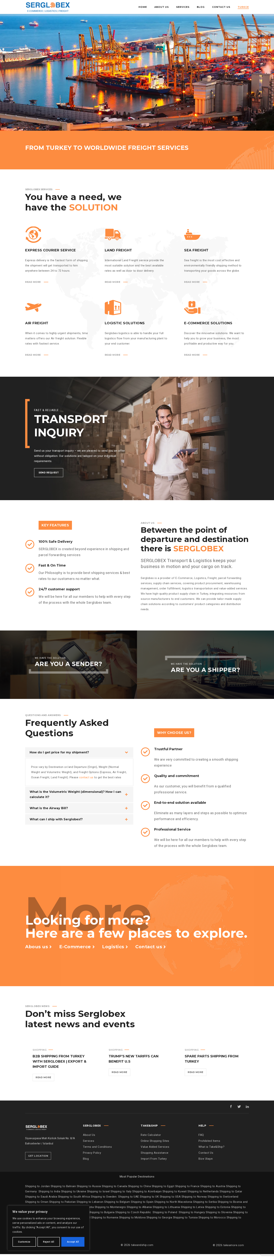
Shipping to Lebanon (90, 1202)
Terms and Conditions (97, 1146)
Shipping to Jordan (37, 1186)
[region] (48, 1228)
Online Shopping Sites (155, 1141)
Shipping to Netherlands (203, 1191)
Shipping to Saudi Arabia (41, 1196)
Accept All (73, 1242)
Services (88, 1141)
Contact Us (206, 1152)
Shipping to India (49, 1191)
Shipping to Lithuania (167, 1207)
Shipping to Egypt (163, 1186)
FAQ (201, 1135)
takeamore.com (233, 1245)
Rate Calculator (151, 1135)
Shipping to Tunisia (185, 1217)
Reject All (48, 1242)
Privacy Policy (92, 1152)
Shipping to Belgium (117, 1202)
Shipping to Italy (121, 1191)
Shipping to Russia (89, 1186)
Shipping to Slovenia (219, 1212)
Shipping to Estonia (218, 1207)
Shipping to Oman (37, 1202)
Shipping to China (139, 1186)
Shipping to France (187, 1186)
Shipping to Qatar (231, 1191)
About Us (89, 1135)
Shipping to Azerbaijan (147, 1191)
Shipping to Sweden (103, 1196)
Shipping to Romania (104, 1217)
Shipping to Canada (114, 1186)
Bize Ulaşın (206, 1158)
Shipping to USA (171, 1196)
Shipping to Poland (166, 1212)
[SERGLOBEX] (47, 7)
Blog (86, 1158)
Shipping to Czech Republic (133, 1212)
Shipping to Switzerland (223, 1196)
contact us (86, 777)
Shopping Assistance (155, 1152)
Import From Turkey (154, 1158)
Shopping (40, 1049)
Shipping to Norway (195, 1196)
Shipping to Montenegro (111, 1207)
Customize (24, 1242)
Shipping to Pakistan (63, 1202)
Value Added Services (155, 1146)
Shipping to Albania (140, 1207)
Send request (49, 472)
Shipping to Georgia (160, 1217)
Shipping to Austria (212, 1186)
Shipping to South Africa (74, 1196)
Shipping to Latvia (193, 1207)
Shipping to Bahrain (63, 1186)
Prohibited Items (209, 1141)
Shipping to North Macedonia (173, 1202)
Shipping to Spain (142, 1202)
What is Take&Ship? (211, 1146)
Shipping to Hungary (192, 1212)
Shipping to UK (150, 1196)
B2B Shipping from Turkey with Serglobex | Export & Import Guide (59, 1061)
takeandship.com (142, 1245)
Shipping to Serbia (205, 1202)
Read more (45, 1078)
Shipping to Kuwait (175, 1191)
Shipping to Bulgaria (102, 1212)
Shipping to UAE (128, 1196)
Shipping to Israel (98, 1191)
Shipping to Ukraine (73, 1191)
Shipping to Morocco (213, 1217)
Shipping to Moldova (132, 1217)
